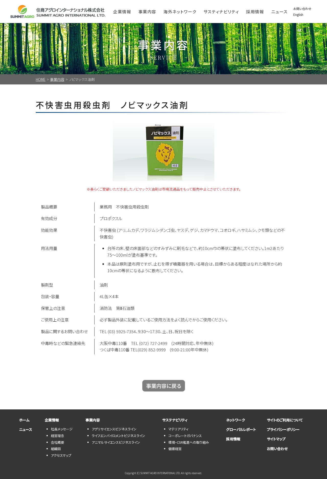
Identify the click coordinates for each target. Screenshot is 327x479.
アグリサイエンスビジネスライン (114, 429)
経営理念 (57, 435)
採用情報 (255, 11)
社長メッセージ (62, 429)
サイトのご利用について (285, 419)
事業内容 (57, 79)
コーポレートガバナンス (185, 435)
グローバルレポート (241, 429)
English (298, 14)
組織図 (56, 448)
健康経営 (175, 448)
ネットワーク (235, 419)
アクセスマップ (61, 455)
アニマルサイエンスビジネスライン (116, 442)
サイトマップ (276, 438)
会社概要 (57, 442)
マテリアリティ (178, 429)
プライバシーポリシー (283, 429)
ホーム (24, 419)
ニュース (279, 11)
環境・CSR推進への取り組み (188, 442)
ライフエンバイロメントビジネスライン (118, 435)
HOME (40, 79)
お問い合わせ (302, 8)
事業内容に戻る (163, 385)
